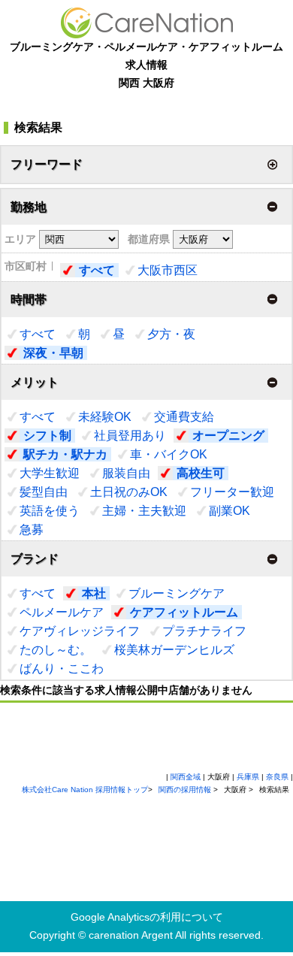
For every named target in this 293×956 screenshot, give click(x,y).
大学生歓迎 (50, 473)
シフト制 (47, 435)
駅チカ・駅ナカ (65, 454)
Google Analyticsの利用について (147, 917)
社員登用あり (130, 435)
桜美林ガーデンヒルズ (174, 649)
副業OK (229, 510)
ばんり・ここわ (62, 668)
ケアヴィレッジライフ (80, 631)
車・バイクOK (168, 454)
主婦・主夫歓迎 (144, 510)
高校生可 (201, 473)
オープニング (228, 435)
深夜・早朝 (53, 352)
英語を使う (50, 510)
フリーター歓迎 (232, 492)
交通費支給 (184, 416)
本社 (94, 593)
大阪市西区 (167, 270)
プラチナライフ (204, 631)
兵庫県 (248, 777)
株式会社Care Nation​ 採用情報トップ (85, 789)
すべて (97, 270)
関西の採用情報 (186, 789)
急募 (32, 529)
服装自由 (126, 473)
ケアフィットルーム (184, 612)
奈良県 (277, 777)
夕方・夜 (171, 334)
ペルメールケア (62, 612)
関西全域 (186, 777)
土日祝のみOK (129, 492)
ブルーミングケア (176, 593)
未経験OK (104, 416)
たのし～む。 (56, 649)
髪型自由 (44, 492)
